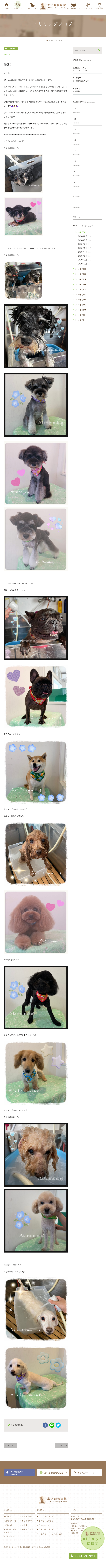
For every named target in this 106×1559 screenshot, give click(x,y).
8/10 (74, 161)
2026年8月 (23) (84, 236)
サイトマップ (27, 1530)
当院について (10, 1521)
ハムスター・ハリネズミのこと (52, 1534)
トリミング (10, 1537)
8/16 (74, 108)
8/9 (74, 172)
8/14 (74, 129)
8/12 (74, 140)
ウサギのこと (44, 1525)
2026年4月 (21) (84, 252)
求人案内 (25, 1525)
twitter (58, 1425)
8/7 (74, 193)
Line (51, 1425)
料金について (27, 1521)
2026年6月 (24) (84, 244)
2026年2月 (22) (84, 260)
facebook (45, 1425)
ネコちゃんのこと (46, 1521)
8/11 (74, 150)
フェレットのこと (46, 1530)
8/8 (74, 182)
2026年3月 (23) (84, 256)
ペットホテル (27, 1517)
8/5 (74, 203)
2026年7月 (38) (84, 240)
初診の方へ (10, 1525)
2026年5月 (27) (84, 248)
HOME (46, 40)
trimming (11, 49)
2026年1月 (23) (84, 264)
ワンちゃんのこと (46, 1517)
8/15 (74, 119)
